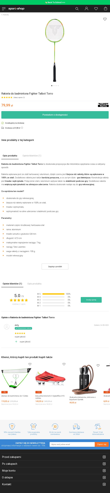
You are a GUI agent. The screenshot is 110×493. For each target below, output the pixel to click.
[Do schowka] (30, 364)
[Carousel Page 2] (53, 85)
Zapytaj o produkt (55, 267)
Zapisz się (101, 444)
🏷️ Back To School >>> (55, 2)
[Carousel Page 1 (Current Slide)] (51, 85)
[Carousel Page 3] (56, 85)
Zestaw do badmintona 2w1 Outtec (14, 396)
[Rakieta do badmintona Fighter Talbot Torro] (55, 50)
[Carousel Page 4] (58, 85)
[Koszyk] (105, 8)
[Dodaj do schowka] (104, 19)
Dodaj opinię (91, 300)
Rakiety (6, 15)
